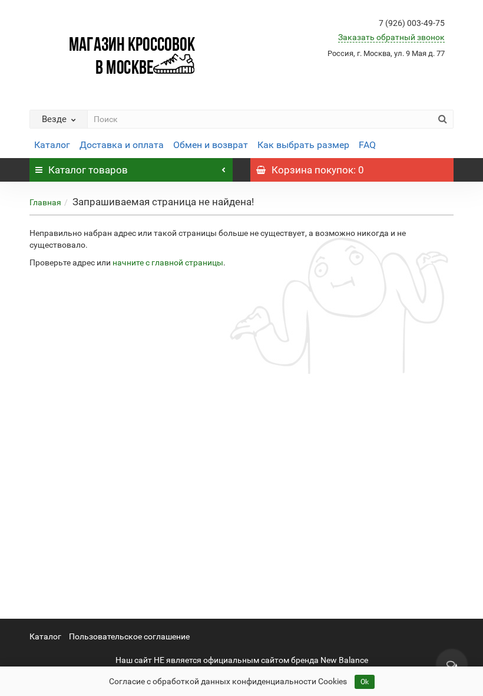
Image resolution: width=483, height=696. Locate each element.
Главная (45, 202)
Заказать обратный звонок (391, 37)
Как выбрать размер (303, 144)
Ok (364, 682)
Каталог (52, 144)
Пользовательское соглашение (129, 636)
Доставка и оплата (122, 144)
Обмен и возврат (210, 144)
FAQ (367, 144)
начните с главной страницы (168, 262)
